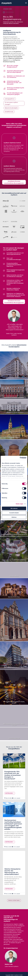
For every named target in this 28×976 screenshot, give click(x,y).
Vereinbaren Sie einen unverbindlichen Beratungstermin (14, 182)
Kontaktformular (9, 111)
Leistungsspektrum (10, 98)
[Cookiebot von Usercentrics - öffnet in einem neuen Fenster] (20, 458)
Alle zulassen (14, 508)
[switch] (24, 488)
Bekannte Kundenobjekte (11, 108)
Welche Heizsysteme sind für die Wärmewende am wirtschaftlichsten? (14, 873)
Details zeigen (19, 503)
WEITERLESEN (9, 793)
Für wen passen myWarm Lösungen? (11, 103)
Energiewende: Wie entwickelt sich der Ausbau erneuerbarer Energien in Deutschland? (14, 776)
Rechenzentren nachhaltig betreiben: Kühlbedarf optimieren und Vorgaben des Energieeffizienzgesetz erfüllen (14, 825)
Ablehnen (14, 517)
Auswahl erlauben (14, 512)
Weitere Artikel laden (14, 900)
